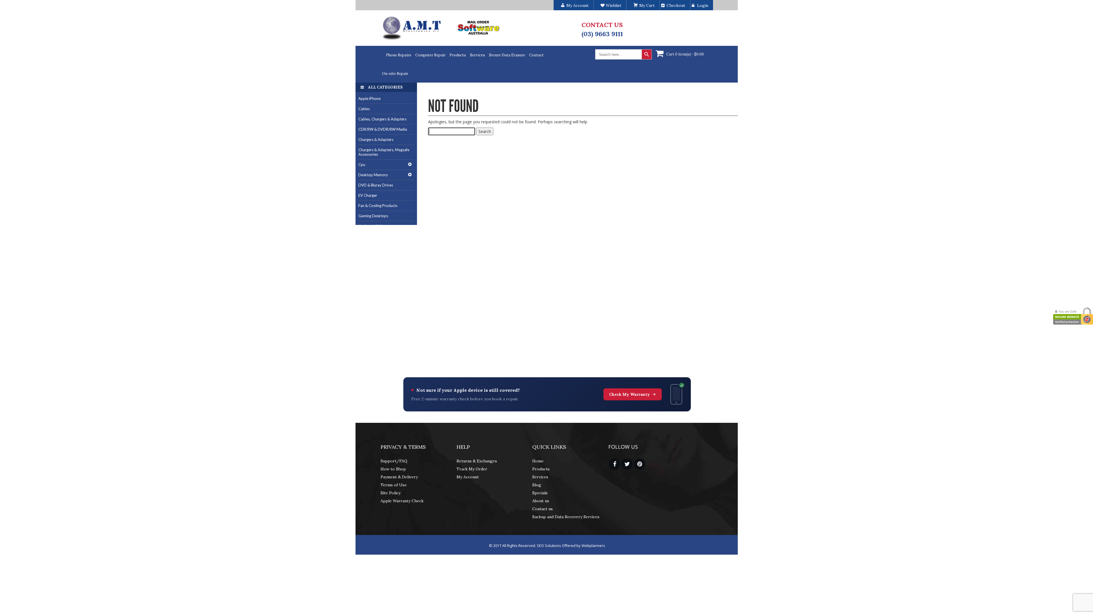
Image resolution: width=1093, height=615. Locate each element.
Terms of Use (394, 484)
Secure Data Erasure (507, 55)
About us (540, 500)
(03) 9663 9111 (602, 34)
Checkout (676, 5)
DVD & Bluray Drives (375, 185)
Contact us (542, 508)
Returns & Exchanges (477, 461)
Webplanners (593, 545)
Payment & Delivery (399, 476)
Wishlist (613, 5)
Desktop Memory (373, 175)
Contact (536, 55)
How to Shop (393, 469)
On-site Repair (395, 73)
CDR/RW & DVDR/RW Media (382, 129)
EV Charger (367, 195)
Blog (536, 484)
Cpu (361, 164)
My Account (468, 476)
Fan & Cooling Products (377, 205)
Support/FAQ (394, 461)
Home (538, 461)
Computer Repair (430, 55)
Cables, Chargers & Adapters (382, 119)
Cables (364, 108)
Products (457, 55)
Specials (540, 492)
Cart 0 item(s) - (685, 54)
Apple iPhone (369, 98)
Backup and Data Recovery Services (565, 516)
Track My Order (472, 469)
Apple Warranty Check (402, 500)
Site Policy (390, 492)
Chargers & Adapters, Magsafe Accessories (383, 152)
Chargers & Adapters (375, 139)
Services (477, 55)
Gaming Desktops (373, 216)
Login (702, 5)
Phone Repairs (398, 55)
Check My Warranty (629, 394)
